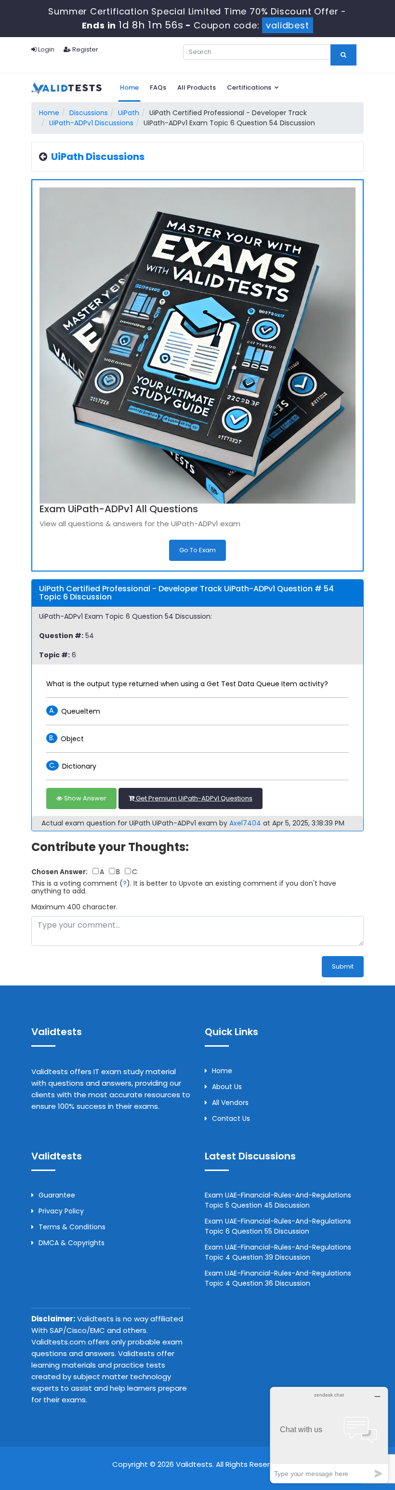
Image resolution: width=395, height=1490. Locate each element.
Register (84, 49)
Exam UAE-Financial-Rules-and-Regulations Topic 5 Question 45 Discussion (278, 1200)
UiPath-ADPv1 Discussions (91, 123)
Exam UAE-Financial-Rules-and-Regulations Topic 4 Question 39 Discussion (278, 1252)
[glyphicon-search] (343, 55)
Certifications (250, 87)
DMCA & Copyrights (72, 1243)
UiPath (128, 113)
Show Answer (84, 798)
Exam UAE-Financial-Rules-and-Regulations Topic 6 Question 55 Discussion (278, 1226)
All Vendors (230, 1102)
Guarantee (57, 1195)
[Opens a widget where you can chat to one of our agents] (329, 1435)
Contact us (231, 1118)
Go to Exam (197, 550)
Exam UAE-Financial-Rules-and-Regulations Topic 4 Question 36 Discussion (278, 1278)
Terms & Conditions (72, 1227)
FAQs (158, 87)
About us (227, 1086)
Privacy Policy (61, 1211)
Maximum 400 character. (74, 907)
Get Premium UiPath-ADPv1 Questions (193, 798)
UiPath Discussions (98, 156)
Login (45, 49)
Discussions (88, 113)
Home (129, 87)
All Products (196, 87)
